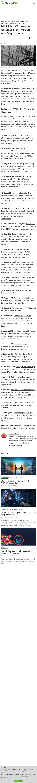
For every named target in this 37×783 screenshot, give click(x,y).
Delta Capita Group (19, 262)
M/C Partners (29, 308)
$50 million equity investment (11, 267)
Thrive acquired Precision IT (24, 402)
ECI (13, 208)
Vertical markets (20, 23)
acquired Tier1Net (14, 311)
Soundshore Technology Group (19, 182)
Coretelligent (20, 176)
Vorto (20, 196)
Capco (18, 277)
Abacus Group (21, 148)
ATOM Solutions (26, 280)
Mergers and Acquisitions (10, 21)
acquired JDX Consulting (17, 138)
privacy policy (24, 776)
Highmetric (16, 193)
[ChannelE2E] (9, 3)
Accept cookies (18, 780)
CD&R (11, 280)
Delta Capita (19, 135)
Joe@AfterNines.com (26, 428)
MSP (12, 23)
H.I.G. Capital (5, 216)
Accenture (15, 249)
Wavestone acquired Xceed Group (23, 390)
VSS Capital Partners (21, 179)
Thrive (14, 164)
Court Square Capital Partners (15, 166)
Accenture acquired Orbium (23, 331)
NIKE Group (29, 252)
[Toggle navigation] (34, 3)
